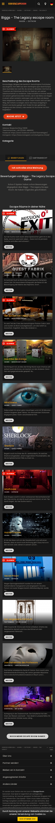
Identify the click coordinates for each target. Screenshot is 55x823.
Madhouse (10, 489)
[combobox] (45, 4)
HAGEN (22, 21)
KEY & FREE (19, 709)
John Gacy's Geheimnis (17, 229)
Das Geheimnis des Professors (21, 662)
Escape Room (39, 791)
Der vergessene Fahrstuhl (18, 619)
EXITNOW (32, 21)
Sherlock (9, 445)
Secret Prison (11, 576)
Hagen (19, 10)
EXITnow (27, 10)
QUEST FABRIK (17, 275)
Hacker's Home (12, 532)
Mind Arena (10, 402)
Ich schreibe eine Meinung (27, 167)
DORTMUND (8, 709)
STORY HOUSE (21, 622)
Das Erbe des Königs (15, 359)
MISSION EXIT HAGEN (19, 362)
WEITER (9, 290)
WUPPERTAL (8, 665)
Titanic (8, 272)
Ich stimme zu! (27, 819)
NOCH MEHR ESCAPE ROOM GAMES (27, 736)
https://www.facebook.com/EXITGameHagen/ (29, 133)
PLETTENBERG (9, 622)
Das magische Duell (15, 706)
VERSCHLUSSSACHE (22, 665)
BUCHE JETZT (14, 116)
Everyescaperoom (8, 10)
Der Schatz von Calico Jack (19, 315)
